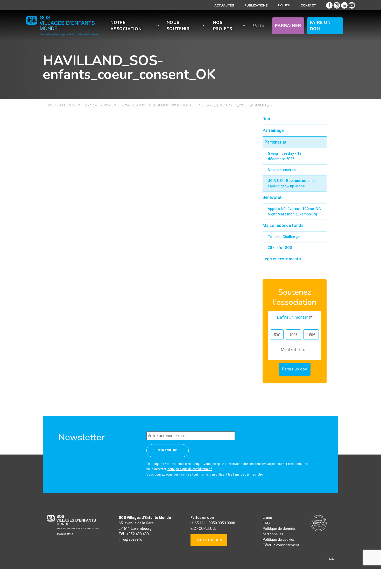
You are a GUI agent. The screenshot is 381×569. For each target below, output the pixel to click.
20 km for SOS (280, 248)
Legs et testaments (282, 258)
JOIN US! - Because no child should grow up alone (292, 183)
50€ (277, 335)
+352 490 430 (137, 534)
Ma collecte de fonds (283, 225)
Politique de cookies (279, 539)
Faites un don (209, 540)
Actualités (224, 5)
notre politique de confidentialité (189, 469)
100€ (293, 335)
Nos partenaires (282, 170)
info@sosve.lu (130, 539)
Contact (308, 5)
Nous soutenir (178, 26)
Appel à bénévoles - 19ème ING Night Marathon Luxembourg (294, 211)
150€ (311, 335)
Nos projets (222, 26)
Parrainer (288, 26)
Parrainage (273, 130)
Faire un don (320, 26)
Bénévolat (272, 197)
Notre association (126, 26)
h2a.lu (330, 558)
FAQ (266, 523)
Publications (256, 5)
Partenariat (88, 105)
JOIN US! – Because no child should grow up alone (148, 105)
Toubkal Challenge (284, 237)
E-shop (284, 5)
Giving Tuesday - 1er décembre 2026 (285, 156)
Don (266, 118)
